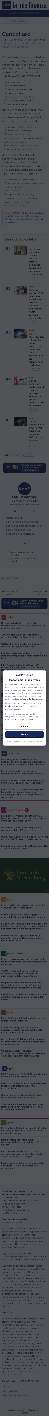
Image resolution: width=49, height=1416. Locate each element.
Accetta (24, 734)
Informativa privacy (26, 719)
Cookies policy (11, 719)
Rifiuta (24, 726)
